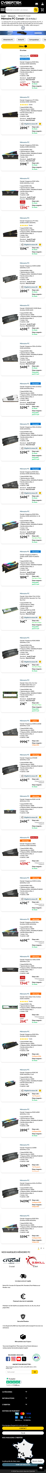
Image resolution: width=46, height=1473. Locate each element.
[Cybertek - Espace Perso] (42, 4)
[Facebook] (8, 1359)
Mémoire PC (12, 16)
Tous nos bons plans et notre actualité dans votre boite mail (21, 1367)
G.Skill (13, 1266)
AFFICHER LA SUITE (23, 28)
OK (35, 1372)
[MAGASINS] (37, 4)
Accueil (3, 16)
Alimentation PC (8, 39)
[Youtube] (19, 1359)
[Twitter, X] (24, 1359)
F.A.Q (23, 1433)
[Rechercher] (36, 9)
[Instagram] (13, 1359)
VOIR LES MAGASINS (23, 1465)
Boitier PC (21, 39)
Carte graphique (34, 39)
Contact (23, 1428)
